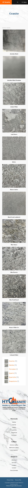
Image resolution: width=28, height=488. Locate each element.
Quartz (14, 427)
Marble (14, 422)
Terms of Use (18, 480)
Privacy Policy (10, 480)
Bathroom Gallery (14, 447)
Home (4, 27)
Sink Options (14, 450)
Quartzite (14, 430)
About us (14, 460)
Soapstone (14, 432)
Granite (14, 424)
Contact (14, 468)
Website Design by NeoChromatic (14, 485)
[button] (17, 2)
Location (14, 465)
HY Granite (6, 2)
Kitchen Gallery (14, 445)
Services (14, 462)
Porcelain (14, 435)
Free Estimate (14, 470)
